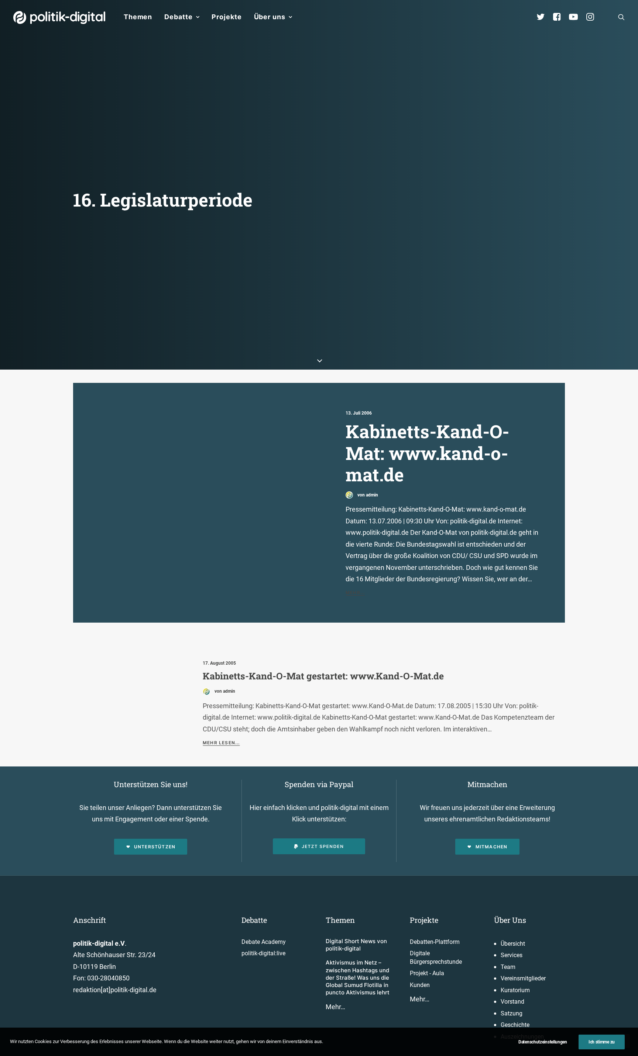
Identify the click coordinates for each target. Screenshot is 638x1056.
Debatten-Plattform (435, 941)
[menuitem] (138, 17)
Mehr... (355, 592)
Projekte (226, 17)
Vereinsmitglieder (523, 978)
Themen (138, 17)
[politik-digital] (59, 17)
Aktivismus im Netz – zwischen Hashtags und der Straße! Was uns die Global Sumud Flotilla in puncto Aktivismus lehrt (358, 977)
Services (511, 955)
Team (508, 966)
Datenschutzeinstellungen (542, 1042)
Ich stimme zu (602, 1042)
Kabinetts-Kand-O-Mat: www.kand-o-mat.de (427, 452)
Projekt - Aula (427, 973)
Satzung (511, 1013)
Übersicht (513, 943)
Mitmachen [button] (492, 846)
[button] (621, 17)
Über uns (269, 17)
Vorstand (512, 1001)
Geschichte (515, 1024)
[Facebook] (560, 17)
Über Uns (510, 920)
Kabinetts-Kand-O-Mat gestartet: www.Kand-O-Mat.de (323, 676)
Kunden (420, 985)
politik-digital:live (263, 953)
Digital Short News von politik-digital (356, 945)
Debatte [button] (178, 17)
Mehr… (335, 1007)
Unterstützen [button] (154, 846)
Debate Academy (263, 941)
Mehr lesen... (221, 742)
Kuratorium (515, 990)
